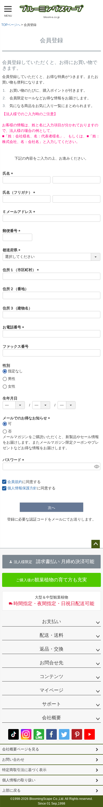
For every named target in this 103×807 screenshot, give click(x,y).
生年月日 (10, 398)
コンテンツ (51, 676)
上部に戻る (11, 790)
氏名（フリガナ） (20, 192)
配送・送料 (51, 635)
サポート (51, 704)
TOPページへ (10, 25)
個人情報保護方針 (22, 488)
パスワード (14, 460)
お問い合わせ (13, 759)
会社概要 (51, 717)
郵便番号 (12, 231)
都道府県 (12, 250)
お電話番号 (14, 327)
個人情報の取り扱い (18, 780)
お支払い (51, 621)
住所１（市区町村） (22, 270)
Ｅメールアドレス (20, 212)
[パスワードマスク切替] (96, 466)
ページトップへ (95, 544)
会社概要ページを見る (20, 749)
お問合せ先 (51, 662)
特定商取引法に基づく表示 (24, 770)
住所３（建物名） (17, 308)
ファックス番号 (16, 346)
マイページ (51, 690)
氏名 (9, 173)
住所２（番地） (16, 289)
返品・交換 (51, 649)
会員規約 (14, 482)
